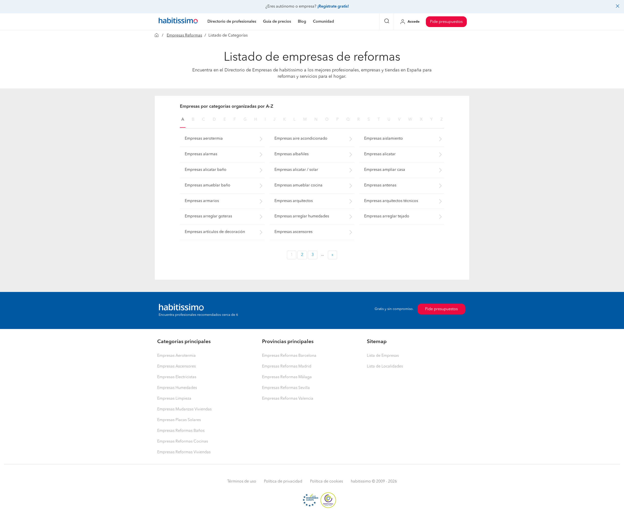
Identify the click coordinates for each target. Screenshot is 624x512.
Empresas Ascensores (176, 366)
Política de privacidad (283, 481)
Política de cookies (326, 481)
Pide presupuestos (446, 22)
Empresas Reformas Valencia (287, 399)
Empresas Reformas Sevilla (286, 388)
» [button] (332, 255)
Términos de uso (241, 481)
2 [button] (302, 255)
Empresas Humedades (177, 388)
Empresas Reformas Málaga (287, 377)
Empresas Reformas (184, 36)
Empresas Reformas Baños (181, 431)
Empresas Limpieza (174, 399)
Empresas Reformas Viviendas (184, 452)
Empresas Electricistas (176, 377)
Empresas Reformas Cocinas (182, 442)
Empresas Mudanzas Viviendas (184, 409)
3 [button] (313, 255)
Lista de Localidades (385, 366)
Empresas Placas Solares (179, 420)
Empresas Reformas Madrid (286, 366)
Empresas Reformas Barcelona (289, 356)
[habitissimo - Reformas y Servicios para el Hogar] (178, 21)
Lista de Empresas (383, 356)
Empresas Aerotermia (176, 356)
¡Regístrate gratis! (333, 7)
